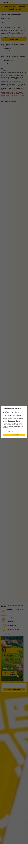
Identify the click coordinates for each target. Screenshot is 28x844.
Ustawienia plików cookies (14, 431)
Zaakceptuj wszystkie (14, 434)
